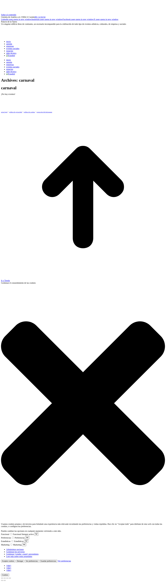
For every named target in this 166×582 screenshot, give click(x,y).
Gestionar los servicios (15, 552)
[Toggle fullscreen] (7, 578)
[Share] (5, 578)
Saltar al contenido (8, 15)
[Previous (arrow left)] (2, 580)
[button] (83, 403)
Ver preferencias (32, 561)
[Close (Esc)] (2, 578)
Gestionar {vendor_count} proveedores (22, 554)
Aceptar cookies (8, 561)
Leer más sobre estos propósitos (19, 556)
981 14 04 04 (39, 17)
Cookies (5, 575)
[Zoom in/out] (10, 578)
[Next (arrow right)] (5, 580)
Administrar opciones (15, 549)
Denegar (20, 561)
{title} (8, 566)
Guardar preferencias (48, 561)
